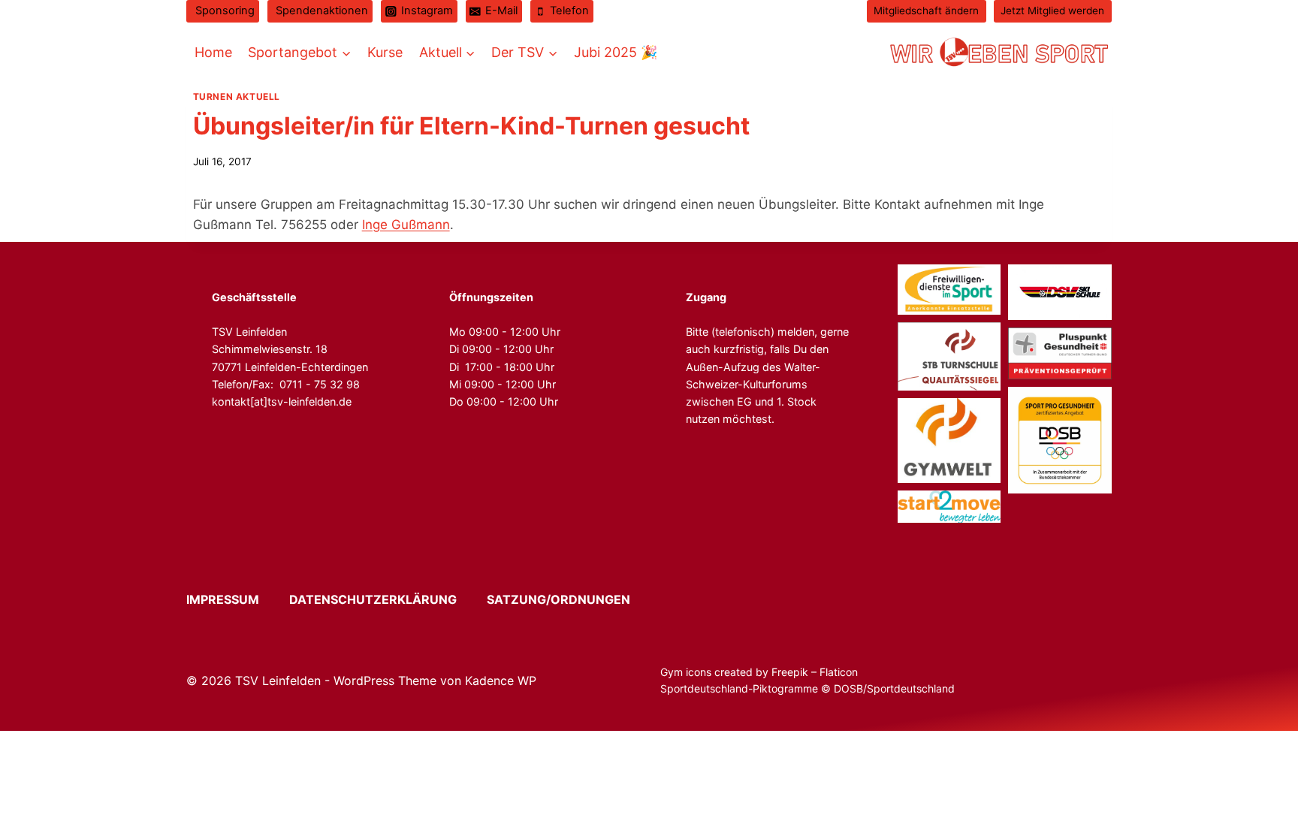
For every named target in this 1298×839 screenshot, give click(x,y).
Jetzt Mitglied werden (1052, 11)
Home (213, 52)
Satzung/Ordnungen (558, 599)
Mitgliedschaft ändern (926, 11)
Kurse (385, 52)
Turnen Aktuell (236, 96)
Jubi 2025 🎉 (615, 52)
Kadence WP (500, 680)
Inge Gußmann (406, 224)
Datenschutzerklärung (386, 599)
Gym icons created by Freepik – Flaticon (759, 671)
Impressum (236, 599)
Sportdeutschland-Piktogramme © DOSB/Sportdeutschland (809, 688)
